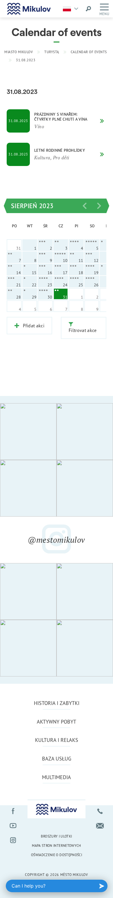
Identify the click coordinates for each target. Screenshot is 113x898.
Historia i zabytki (56, 703)
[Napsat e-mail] (100, 825)
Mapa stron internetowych (56, 845)
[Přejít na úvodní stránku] (29, 8)
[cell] (45, 245)
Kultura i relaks (56, 740)
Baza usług (56, 758)
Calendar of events (89, 52)
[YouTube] (13, 825)
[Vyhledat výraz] (88, 8)
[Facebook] (13, 811)
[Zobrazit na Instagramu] (28, 431)
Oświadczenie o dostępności (56, 855)
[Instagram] (13, 840)
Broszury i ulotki (56, 836)
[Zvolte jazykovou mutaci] (72, 8)
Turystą (51, 52)
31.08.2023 (25, 60)
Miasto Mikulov (18, 52)
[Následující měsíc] (99, 206)
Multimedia (56, 777)
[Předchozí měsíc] (84, 206)
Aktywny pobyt (56, 721)
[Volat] (100, 811)
